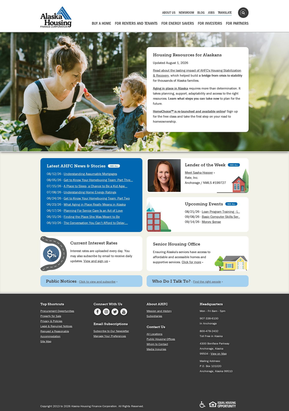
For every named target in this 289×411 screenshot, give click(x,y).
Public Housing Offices (161, 339)
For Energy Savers (177, 23)
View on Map (219, 353)
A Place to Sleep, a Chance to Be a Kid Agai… (95, 186)
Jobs (211, 13)
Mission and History (159, 311)
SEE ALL (114, 165)
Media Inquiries (156, 349)
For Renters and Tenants (136, 23)
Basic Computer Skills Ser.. (221, 216)
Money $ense (211, 222)
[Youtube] (124, 311)
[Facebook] (97, 311)
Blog (201, 13)
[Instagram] (106, 311)
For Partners (237, 23)
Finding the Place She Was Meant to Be (92, 216)
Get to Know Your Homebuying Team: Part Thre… (98, 180)
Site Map (45, 341)
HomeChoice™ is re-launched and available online (189, 111)
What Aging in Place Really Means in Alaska (95, 204)
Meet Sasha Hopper (199, 172)
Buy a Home (101, 23)
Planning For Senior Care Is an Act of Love (93, 210)
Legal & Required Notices (56, 326)
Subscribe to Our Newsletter (111, 331)
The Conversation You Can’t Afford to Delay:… (96, 223)
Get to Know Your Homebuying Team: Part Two (97, 198)
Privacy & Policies (51, 321)
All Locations (154, 334)
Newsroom (186, 13)
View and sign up (96, 261)
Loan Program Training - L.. (221, 211)
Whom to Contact (157, 344)
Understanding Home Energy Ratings (90, 192)
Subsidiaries (154, 316)
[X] (115, 311)
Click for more (191, 262)
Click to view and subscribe (97, 281)
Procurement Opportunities (57, 311)
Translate (225, 13)
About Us (168, 13)
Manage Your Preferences (110, 336)
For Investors (210, 23)
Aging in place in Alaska (170, 88)
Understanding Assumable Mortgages (90, 174)
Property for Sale (50, 316)
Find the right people (207, 281)
